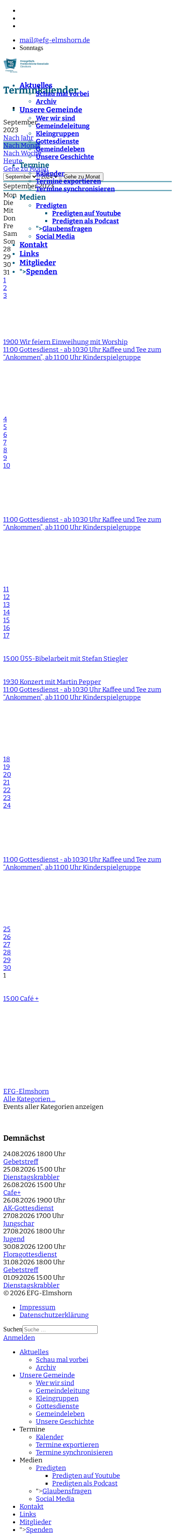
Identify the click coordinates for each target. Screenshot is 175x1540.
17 (6, 635)
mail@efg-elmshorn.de (55, 40)
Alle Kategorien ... (29, 1099)
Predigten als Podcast (85, 221)
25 (7, 929)
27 (6, 944)
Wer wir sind (55, 118)
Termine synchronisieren (75, 189)
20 (7, 774)
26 (7, 937)
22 (7, 790)
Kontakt (34, 244)
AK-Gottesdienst (28, 1208)
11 (6, 589)
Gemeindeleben (60, 149)
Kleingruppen (57, 133)
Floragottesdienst (30, 1254)
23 (7, 798)
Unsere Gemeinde (51, 109)
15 (6, 620)
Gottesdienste (57, 141)
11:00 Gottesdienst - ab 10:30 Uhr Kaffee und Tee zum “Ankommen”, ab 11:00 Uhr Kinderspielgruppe (82, 353)
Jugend (13, 1239)
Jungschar (18, 1223)
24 (7, 805)
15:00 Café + (21, 998)
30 (7, 967)
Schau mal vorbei (62, 94)
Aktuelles (36, 85)
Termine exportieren (68, 181)
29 (7, 960)
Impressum (37, 1307)
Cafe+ (12, 1192)
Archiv (46, 101)
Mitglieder (38, 262)
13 (6, 604)
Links (29, 253)
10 (6, 465)
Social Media (55, 236)
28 (7, 952)
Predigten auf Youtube (86, 213)
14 (6, 612)
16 (6, 628)
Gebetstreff (20, 1161)
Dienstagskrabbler (31, 1177)
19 (6, 767)
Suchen (12, 1329)
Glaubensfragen (67, 229)
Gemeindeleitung (63, 126)
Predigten (51, 205)
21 (6, 782)
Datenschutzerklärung (54, 1315)
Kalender (50, 173)
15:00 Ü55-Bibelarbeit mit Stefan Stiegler (65, 658)
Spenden (41, 271)
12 (6, 597)
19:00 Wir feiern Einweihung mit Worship (65, 342)
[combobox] (60, 1329)
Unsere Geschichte (65, 157)
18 (6, 759)
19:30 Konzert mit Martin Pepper (52, 682)
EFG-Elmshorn (26, 1091)
